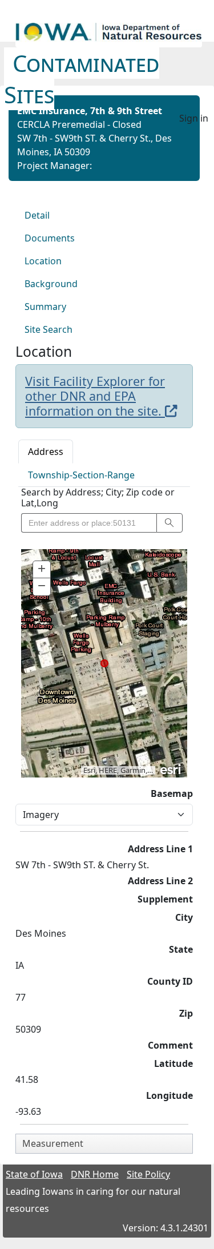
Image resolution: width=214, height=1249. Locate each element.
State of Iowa (34, 1174)
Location (43, 261)
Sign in (193, 118)
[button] (169, 523)
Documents (50, 238)
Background (51, 283)
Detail (37, 215)
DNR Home (95, 1174)
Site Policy (148, 1174)
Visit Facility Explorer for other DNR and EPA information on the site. (95, 396)
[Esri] (171, 768)
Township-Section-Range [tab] (81, 475)
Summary (45, 306)
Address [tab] (45, 451)
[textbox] (88, 523)
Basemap (172, 793)
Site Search (48, 329)
